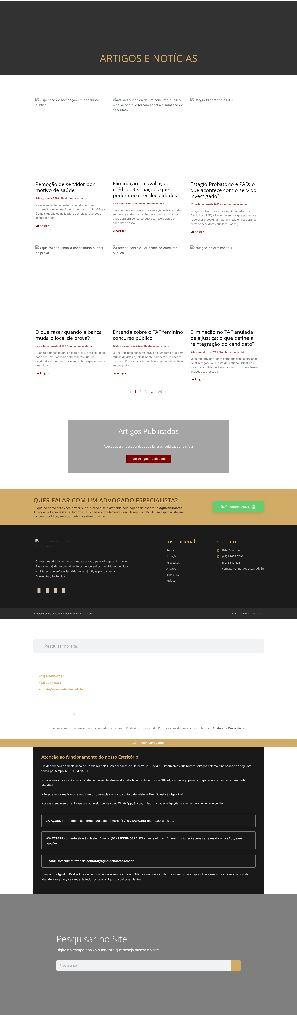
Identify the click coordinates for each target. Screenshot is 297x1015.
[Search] (236, 965)
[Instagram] (47, 590)
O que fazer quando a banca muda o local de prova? (68, 334)
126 (159, 391)
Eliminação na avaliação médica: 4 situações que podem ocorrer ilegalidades (145, 189)
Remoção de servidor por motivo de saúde (65, 187)
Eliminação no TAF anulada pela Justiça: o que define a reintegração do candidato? (222, 337)
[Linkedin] (55, 590)
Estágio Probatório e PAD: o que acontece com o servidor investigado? (224, 190)
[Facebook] (39, 590)
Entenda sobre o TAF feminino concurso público (148, 334)
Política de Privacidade (228, 728)
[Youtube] (63, 590)
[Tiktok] (74, 714)
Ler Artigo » (42, 225)
